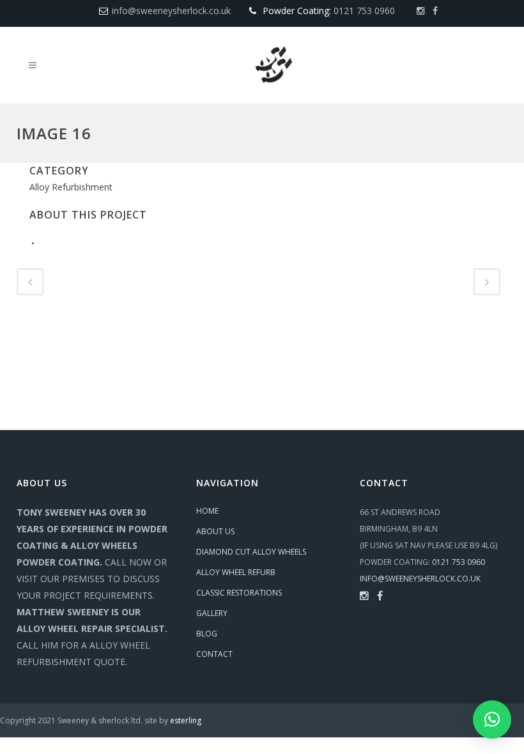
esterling (185, 720)
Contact (214, 654)
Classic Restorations (239, 592)
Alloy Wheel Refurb (235, 572)
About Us (215, 531)
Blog (206, 633)
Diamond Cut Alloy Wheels (251, 551)
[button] (492, 719)
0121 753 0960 (364, 10)
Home (207, 510)
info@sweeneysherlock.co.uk (171, 10)
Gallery (211, 613)
